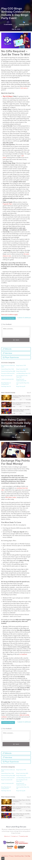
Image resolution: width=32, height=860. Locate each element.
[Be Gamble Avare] (10, 847)
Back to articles (25, 318)
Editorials (7, 349)
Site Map (27, 856)
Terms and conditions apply (9, 314)
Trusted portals (23, 836)
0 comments (8, 24)
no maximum (23, 654)
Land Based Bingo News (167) (23, 373)
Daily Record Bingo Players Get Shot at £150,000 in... (21, 396)
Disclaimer (5, 856)
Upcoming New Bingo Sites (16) (22, 383)
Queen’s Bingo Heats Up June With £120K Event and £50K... (20, 410)
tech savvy (24, 88)
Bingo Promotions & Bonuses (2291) (8, 366)
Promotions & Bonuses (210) (7, 373)
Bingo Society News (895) (22, 369)
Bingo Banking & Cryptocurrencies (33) (21, 380)
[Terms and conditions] (21, 842)
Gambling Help (19, 856)
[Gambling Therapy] (19, 847)
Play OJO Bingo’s (8, 96)
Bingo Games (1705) (21, 365)
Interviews (8, 353)
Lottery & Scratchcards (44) (7, 379)
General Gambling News (8, 318)
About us (7, 836)
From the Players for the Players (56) (21, 376)
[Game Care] (9, 842)
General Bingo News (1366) (7, 369)
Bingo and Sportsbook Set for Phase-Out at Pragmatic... (21, 403)
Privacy (11, 856)
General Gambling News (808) (8, 371)
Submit (17, 340)
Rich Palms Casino (11, 497)
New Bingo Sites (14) (6, 386)
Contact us (14, 836)
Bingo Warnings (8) (20, 386)
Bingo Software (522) (21, 371)
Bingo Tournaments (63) (6, 375)
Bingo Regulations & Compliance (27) (6, 383)
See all (29, 392)
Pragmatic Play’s (7, 204)
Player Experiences (12, 357)
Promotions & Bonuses (8, 722)
